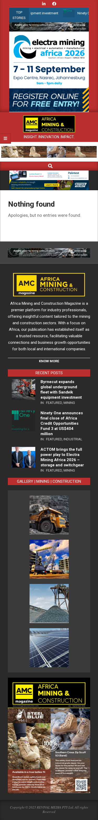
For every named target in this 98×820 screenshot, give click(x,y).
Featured (54, 403)
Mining (69, 403)
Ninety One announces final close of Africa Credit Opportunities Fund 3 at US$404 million (62, 423)
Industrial (73, 439)
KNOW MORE (49, 361)
